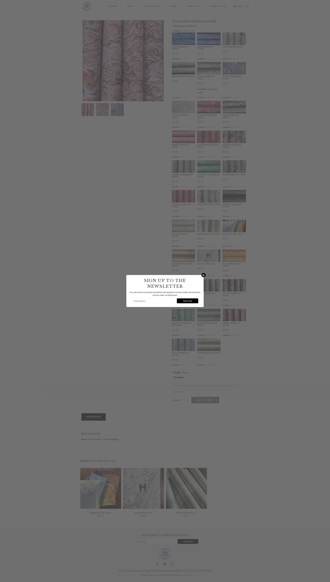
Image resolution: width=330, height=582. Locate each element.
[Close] (203, 275)
